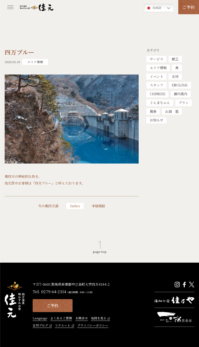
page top (99, 251)
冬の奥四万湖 (48, 206)
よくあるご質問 (61, 318)
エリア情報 (158, 67)
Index (75, 205)
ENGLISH (180, 85)
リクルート (62, 325)
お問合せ (81, 318)
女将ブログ (40, 325)
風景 (153, 111)
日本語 (156, 7)
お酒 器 (172, 111)
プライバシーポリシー (92, 325)
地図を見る (98, 318)
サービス (156, 58)
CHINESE (157, 93)
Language (40, 318)
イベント (156, 76)
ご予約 (188, 7)
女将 (175, 76)
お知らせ (156, 119)
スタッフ (156, 85)
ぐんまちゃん (160, 102)
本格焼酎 (98, 206)
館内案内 (180, 93)
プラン (184, 102)
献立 (175, 58)
